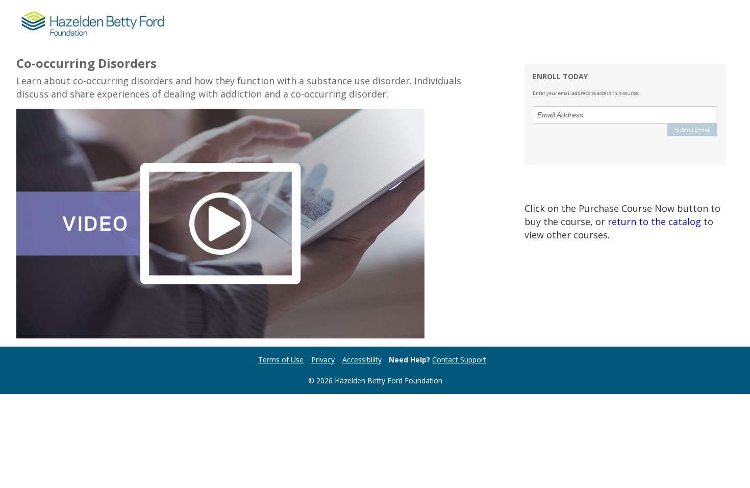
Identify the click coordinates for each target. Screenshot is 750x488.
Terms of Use (281, 359)
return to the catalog (654, 221)
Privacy (323, 359)
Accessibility (362, 359)
